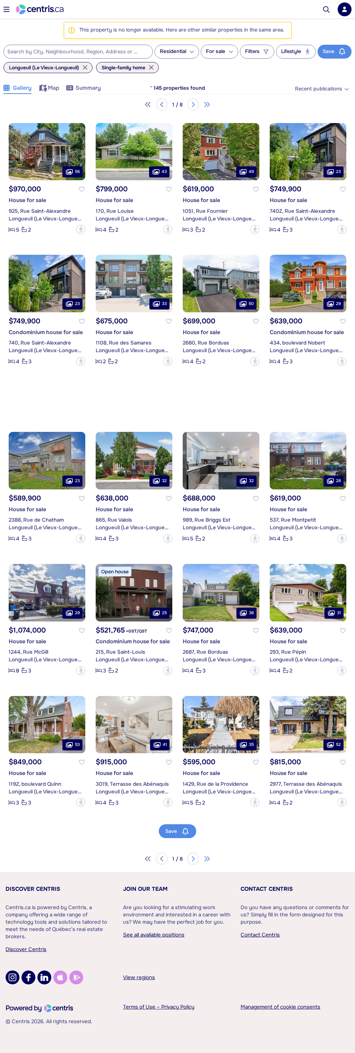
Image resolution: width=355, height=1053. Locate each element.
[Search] (326, 9)
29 (338, 303)
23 (338, 171)
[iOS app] (60, 977)
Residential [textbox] (173, 51)
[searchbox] (73, 52)
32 (164, 481)
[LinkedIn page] (44, 977)
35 (251, 744)
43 (164, 171)
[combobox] (78, 52)
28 (338, 481)
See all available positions (153, 934)
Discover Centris (33, 889)
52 (338, 744)
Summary (88, 88)
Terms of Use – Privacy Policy (158, 1006)
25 (164, 613)
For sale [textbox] (215, 51)
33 (164, 303)
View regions (139, 977)
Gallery (22, 88)
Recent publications (318, 89)
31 (339, 613)
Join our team (145, 889)
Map (53, 88)
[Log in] (345, 9)
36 (251, 613)
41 (165, 744)
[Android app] (76, 977)
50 (251, 303)
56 (77, 171)
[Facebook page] (28, 977)
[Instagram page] (12, 977)
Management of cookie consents (280, 1006)
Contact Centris (267, 889)
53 (77, 744)
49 (251, 171)
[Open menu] (6, 9)
